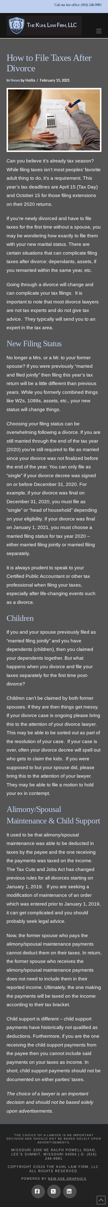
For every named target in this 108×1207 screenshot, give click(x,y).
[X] (54, 1191)
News (15, 80)
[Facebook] (38, 1191)
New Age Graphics (67, 1178)
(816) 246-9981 (91, 5)
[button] (98, 28)
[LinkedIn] (70, 1191)
